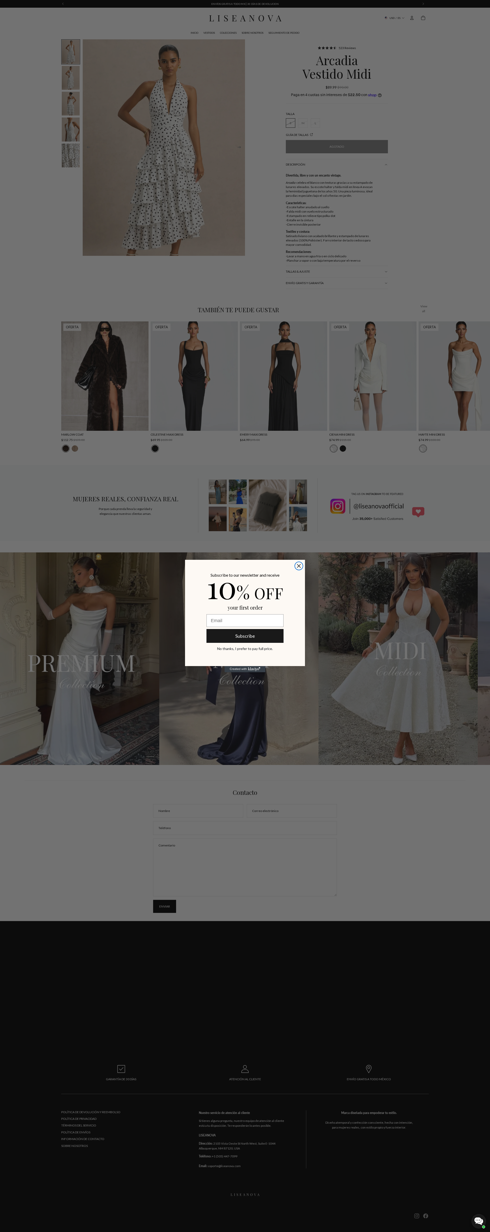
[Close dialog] (299, 566)
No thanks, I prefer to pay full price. (245, 648)
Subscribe (245, 636)
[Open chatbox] (479, 1221)
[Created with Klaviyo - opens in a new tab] (245, 669)
